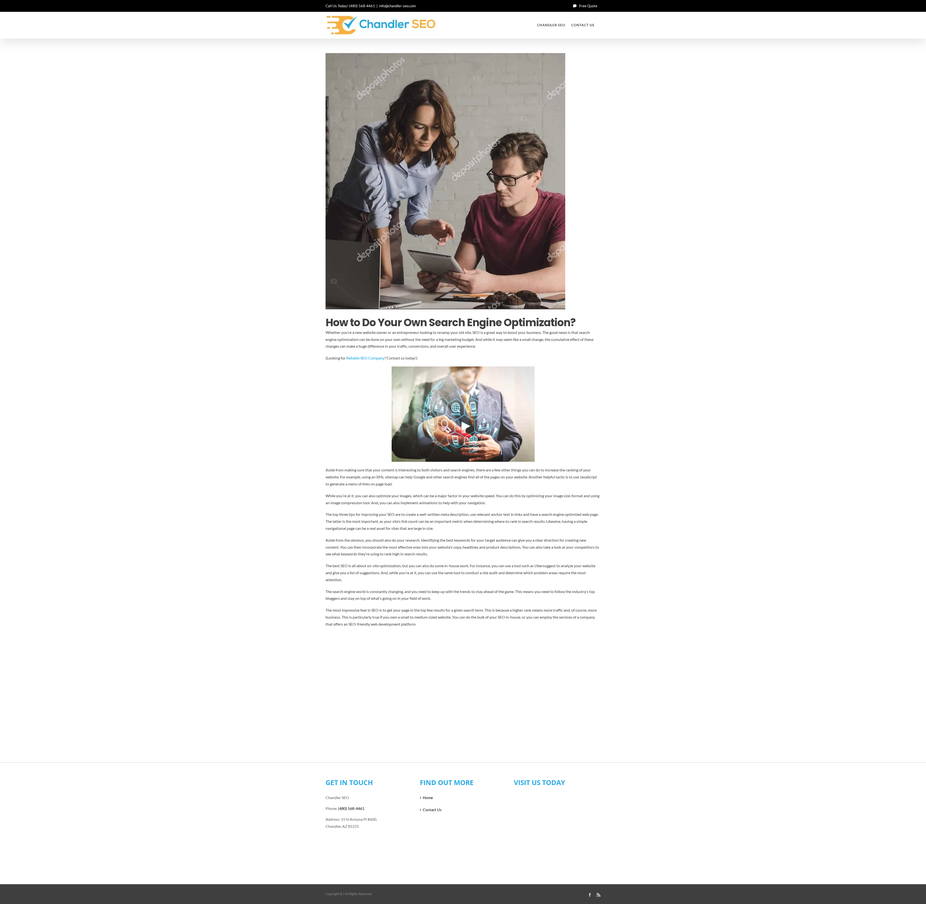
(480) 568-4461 (362, 6)
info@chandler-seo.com (397, 6)
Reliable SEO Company (365, 358)
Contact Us (432, 809)
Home (428, 797)
